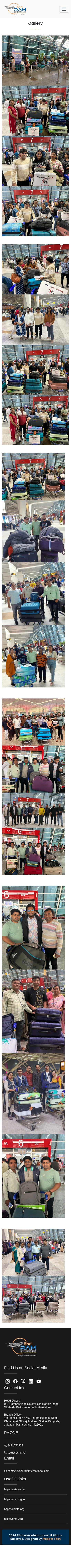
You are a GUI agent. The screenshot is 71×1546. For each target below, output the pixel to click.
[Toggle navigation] (64, 9)
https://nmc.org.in (14, 1499)
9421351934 (15, 1445)
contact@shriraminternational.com (28, 1471)
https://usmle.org (14, 1509)
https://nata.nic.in (14, 1489)
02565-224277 (16, 1452)
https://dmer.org (13, 1518)
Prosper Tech (51, 1539)
